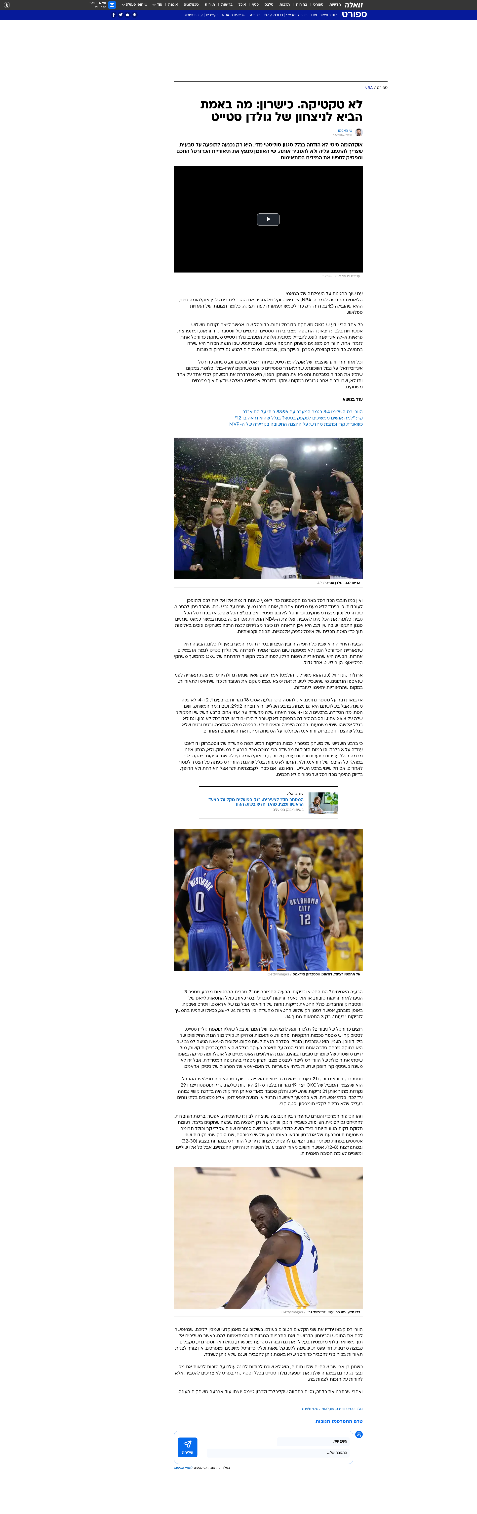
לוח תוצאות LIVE (324, 15)
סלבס (269, 5)
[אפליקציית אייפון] (127, 15)
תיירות (210, 5)
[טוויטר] (121, 15)
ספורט (318, 5)
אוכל (242, 5)
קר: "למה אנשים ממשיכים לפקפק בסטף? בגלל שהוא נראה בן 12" (299, 418)
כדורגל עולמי (273, 15)
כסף (255, 5)
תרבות (284, 5)
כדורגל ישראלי (297, 15)
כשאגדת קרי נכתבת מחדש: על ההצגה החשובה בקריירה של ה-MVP (296, 424)
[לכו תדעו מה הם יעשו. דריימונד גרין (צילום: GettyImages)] (268, 1242)
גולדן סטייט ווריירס (349, 1409)
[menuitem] (332, 5)
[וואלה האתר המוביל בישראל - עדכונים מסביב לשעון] (354, 4)
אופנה (173, 5)
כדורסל (254, 15)
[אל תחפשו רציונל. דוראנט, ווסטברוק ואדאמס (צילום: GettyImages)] (268, 904)
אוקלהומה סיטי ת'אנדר (317, 1409)
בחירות (301, 5)
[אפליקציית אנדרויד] (134, 15)
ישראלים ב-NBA (234, 15)
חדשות (335, 5)
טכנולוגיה (191, 5)
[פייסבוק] (114, 15)
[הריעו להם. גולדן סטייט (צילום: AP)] (268, 513)
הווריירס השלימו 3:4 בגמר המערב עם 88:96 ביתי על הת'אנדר (302, 412)
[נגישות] (7, 5)
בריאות (227, 5)
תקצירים (212, 15)
